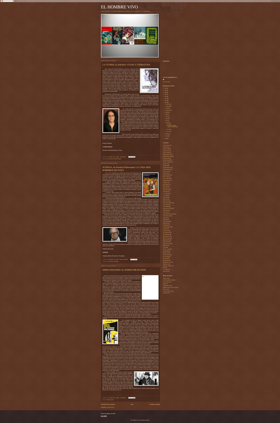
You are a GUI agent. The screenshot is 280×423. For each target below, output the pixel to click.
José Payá (165, 219)
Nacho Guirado (166, 241)
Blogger (147, 420)
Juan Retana (165, 225)
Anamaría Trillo (166, 148)
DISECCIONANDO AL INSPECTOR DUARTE (124, 269)
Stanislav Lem (166, 264)
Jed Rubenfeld (166, 206)
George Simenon (166, 180)
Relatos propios (110, 399)
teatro (164, 267)
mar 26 (168, 124)
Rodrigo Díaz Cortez (167, 262)
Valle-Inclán (165, 271)
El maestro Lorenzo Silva (168, 291)
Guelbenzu (165, 182)
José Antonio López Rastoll (168, 213)
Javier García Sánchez (168, 202)
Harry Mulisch (166, 184)
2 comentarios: (123, 397)
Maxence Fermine (167, 238)
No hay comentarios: (123, 259)
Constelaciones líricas (167, 285)
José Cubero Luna (167, 215)
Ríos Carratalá (166, 256)
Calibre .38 (165, 283)
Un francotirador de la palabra (169, 280)
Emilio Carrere (166, 171)
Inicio (132, 404)
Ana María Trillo (166, 293)
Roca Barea (165, 258)
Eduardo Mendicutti (167, 167)
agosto (167, 112)
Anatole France (166, 150)
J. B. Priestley (166, 193)
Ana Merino (165, 147)
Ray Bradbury (166, 251)
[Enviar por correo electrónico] (129, 157)
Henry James (166, 188)
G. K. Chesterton (166, 178)
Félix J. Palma (166, 176)
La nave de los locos (167, 281)
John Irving (165, 212)
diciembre (168, 104)
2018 (165, 96)
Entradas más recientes (108, 404)
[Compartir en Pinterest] (134, 157)
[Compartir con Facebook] (133, 157)
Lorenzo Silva (166, 230)
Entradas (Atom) (110, 407)
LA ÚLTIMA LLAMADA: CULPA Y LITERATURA (126, 64)
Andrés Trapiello (166, 152)
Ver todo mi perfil (166, 81)
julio (167, 114)
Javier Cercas (166, 201)
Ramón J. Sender (166, 249)
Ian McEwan (165, 191)
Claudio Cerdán (166, 158)
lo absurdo (165, 228)
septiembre (168, 110)
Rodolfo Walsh (166, 260)
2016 (165, 100)
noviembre (168, 106)
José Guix (165, 217)
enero (167, 136)
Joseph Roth (165, 223)
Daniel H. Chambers (167, 161)
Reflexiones (165, 252)
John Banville (166, 210)
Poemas (164, 247)
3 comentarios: (123, 156)
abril (167, 120)
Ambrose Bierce (166, 145)
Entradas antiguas (154, 404)
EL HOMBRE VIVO (119, 7)
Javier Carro (165, 199)
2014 (165, 138)
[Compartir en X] (132, 157)
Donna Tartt (165, 163)
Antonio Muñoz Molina (167, 156)
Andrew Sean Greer (167, 154)
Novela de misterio (167, 243)
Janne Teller (165, 197)
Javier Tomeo (166, 204)
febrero (167, 134)
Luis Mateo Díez (166, 232)
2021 (165, 90)
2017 (165, 98)
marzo (167, 122)
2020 (165, 92)
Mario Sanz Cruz (166, 236)
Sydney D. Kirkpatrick (167, 265)
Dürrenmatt (116, 261)
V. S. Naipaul (166, 269)
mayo (167, 118)
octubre (167, 108)
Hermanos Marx (166, 189)
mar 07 (168, 131)
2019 (165, 94)
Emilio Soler (165, 173)
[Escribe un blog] (130, 157)
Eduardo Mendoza (167, 169)
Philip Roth (165, 245)
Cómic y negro (166, 289)
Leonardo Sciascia (167, 226)
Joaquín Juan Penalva (167, 208)
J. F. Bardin (165, 195)
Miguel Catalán (166, 239)
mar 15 (168, 129)
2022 (165, 88)
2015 (165, 102)
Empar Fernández (117, 158)
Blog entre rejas (166, 278)
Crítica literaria (110, 158)
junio (167, 116)
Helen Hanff (165, 186)
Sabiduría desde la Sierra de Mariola (170, 287)
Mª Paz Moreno (166, 234)
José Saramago (166, 221)
